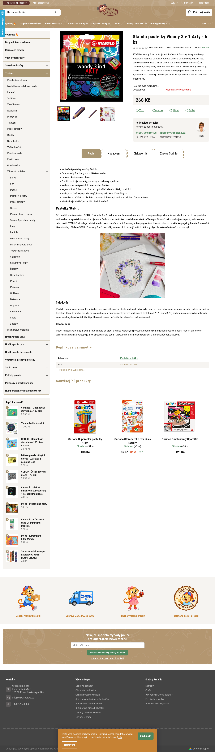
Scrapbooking (17, 275)
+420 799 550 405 (146, 132)
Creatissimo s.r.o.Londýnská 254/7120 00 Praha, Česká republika (28, 689)
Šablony (14, 268)
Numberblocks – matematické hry (23, 390)
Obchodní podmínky (86, 690)
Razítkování (13, 159)
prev (58, 428)
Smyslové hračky (14, 65)
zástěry (14, 323)
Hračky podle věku (15, 336)
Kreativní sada (14, 153)
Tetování (11, 122)
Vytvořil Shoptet (201, 748)
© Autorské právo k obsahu (90, 708)
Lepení (10, 92)
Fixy (12, 183)
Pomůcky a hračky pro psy (19, 383)
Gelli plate (15, 256)
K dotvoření (16, 311)
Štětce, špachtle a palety (22, 220)
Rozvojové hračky (14, 50)
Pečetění (14, 287)
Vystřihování (13, 104)
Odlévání (14, 293)
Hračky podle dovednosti (18, 352)
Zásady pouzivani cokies (88, 712)
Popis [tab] (91, 153)
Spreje (13, 208)
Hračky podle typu (14, 344)
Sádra (13, 317)
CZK (173, 3)
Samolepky (13, 141)
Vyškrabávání (14, 147)
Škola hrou (11, 367)
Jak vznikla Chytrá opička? (159, 694)
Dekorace (15, 299)
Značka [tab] (168, 153)
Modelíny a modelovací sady (22, 86)
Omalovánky (13, 165)
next (207, 428)
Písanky (14, 281)
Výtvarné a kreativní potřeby (20, 359)
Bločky (10, 135)
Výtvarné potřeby (16, 171)
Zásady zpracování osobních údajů (107, 658)
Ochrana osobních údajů (88, 694)
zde (120, 737)
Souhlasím (145, 736)
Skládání (11, 98)
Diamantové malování (18, 329)
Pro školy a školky (154, 699)
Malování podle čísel (21, 244)
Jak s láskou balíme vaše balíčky (92, 699)
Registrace (204, 3)
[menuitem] (10, 23)
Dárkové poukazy (84, 685)
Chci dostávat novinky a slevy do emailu (107, 652)
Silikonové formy (19, 262)
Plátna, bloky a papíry (21, 214)
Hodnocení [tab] (114, 153)
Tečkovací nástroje (19, 250)
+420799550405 (21, 704)
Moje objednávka (41, 3)
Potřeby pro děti (13, 375)
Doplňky (14, 305)
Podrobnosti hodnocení (179, 47)
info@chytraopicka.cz (172, 132)
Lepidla (14, 232)
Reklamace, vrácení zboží (89, 703)
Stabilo (205, 47)
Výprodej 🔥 (11, 34)
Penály (13, 189)
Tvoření (9, 73)
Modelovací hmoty (19, 238)
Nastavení (69, 744)
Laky (12, 226)
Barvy (13, 177)
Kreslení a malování (17, 80)
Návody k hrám (83, 717)
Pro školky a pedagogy (16, 3)
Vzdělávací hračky (15, 57)
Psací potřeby (14, 128)
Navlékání (12, 110)
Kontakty (149, 685)
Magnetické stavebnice (17, 42)
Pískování (12, 116)
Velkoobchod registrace (157, 703)
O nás (148, 690)
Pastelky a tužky (18, 195)
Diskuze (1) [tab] (140, 153)
